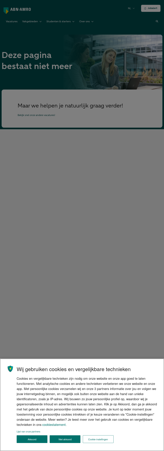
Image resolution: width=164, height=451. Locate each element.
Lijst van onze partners (28, 431)
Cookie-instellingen (98, 439)
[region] (82, 405)
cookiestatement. (54, 424)
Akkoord (32, 439)
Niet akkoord (65, 439)
